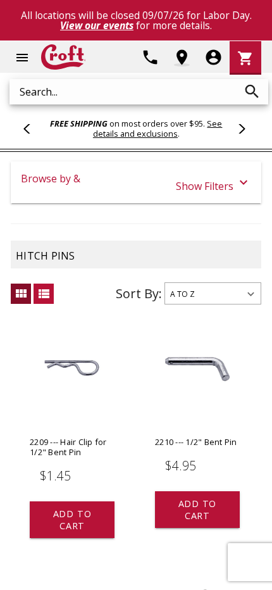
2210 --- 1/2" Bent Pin (196, 442)
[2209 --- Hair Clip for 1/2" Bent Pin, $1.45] (72, 378)
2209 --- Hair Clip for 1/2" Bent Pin (68, 447)
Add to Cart (72, 520)
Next (239, 128)
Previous (32, 128)
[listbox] (212, 293)
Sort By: (139, 293)
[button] (136, 182)
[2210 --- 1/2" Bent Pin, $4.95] (197, 378)
